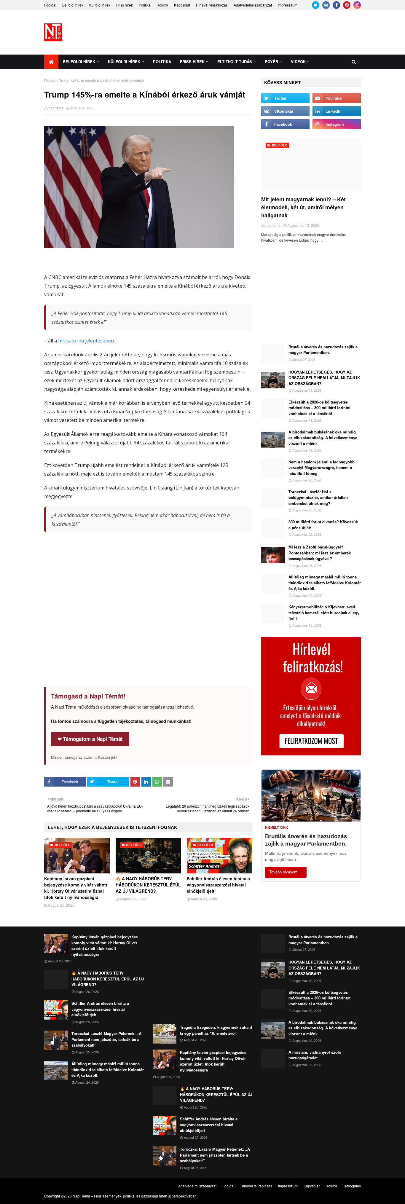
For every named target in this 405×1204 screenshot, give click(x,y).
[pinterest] (346, 5)
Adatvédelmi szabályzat (253, 4)
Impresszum (287, 4)
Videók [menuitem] (298, 61)
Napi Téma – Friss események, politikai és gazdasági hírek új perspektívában (135, 1195)
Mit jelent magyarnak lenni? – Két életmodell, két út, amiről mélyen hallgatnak (303, 207)
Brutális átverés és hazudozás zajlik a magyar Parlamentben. (323, 349)
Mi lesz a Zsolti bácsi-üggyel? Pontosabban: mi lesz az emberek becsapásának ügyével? (319, 552)
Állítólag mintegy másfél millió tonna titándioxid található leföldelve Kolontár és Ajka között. (324, 582)
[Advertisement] (253, 32)
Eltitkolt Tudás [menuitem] (234, 61)
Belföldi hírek (72, 4)
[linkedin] (336, 111)
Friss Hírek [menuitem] (192, 61)
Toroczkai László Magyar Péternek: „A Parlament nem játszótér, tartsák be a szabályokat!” (106, 1039)
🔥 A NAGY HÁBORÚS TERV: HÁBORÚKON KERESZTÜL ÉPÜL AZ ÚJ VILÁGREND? (148, 885)
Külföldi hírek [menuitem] (124, 61)
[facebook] (336, 5)
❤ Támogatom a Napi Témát (90, 738)
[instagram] (357, 5)
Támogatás (352, 1185)
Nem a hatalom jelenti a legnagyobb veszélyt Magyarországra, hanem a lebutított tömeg (321, 467)
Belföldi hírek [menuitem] (79, 61)
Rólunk (162, 4)
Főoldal (50, 4)
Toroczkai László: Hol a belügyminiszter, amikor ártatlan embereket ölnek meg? (318, 497)
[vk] (326, 5)
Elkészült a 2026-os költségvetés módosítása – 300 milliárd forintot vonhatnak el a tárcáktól (319, 407)
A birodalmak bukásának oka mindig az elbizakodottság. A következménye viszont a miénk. (322, 437)
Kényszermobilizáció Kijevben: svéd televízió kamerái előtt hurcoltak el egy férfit (323, 612)
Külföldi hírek (99, 4)
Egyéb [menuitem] (271, 61)
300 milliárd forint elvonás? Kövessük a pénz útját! (323, 524)
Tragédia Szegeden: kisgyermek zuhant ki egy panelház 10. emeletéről (216, 1030)
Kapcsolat (182, 4)
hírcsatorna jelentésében (86, 340)
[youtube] (336, 98)
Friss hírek (124, 4)
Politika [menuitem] (162, 61)
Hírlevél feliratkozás (212, 4)
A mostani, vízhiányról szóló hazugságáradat (314, 1055)
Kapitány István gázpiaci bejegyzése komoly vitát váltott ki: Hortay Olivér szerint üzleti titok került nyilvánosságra (75, 888)
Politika (145, 4)
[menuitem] (51, 62)
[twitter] (315, 5)
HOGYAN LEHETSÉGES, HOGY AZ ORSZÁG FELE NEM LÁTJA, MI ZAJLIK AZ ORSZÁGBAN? (324, 377)
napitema (55, 107)
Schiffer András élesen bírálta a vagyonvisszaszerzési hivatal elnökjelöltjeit (218, 885)
